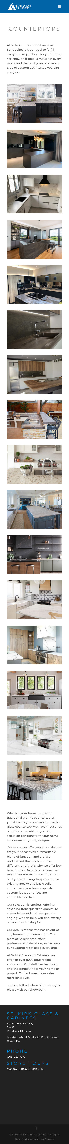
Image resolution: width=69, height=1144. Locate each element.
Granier (49, 1139)
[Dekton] (34, 167)
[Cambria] (34, 122)
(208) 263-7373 (16, 1056)
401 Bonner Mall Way (20, 1023)
